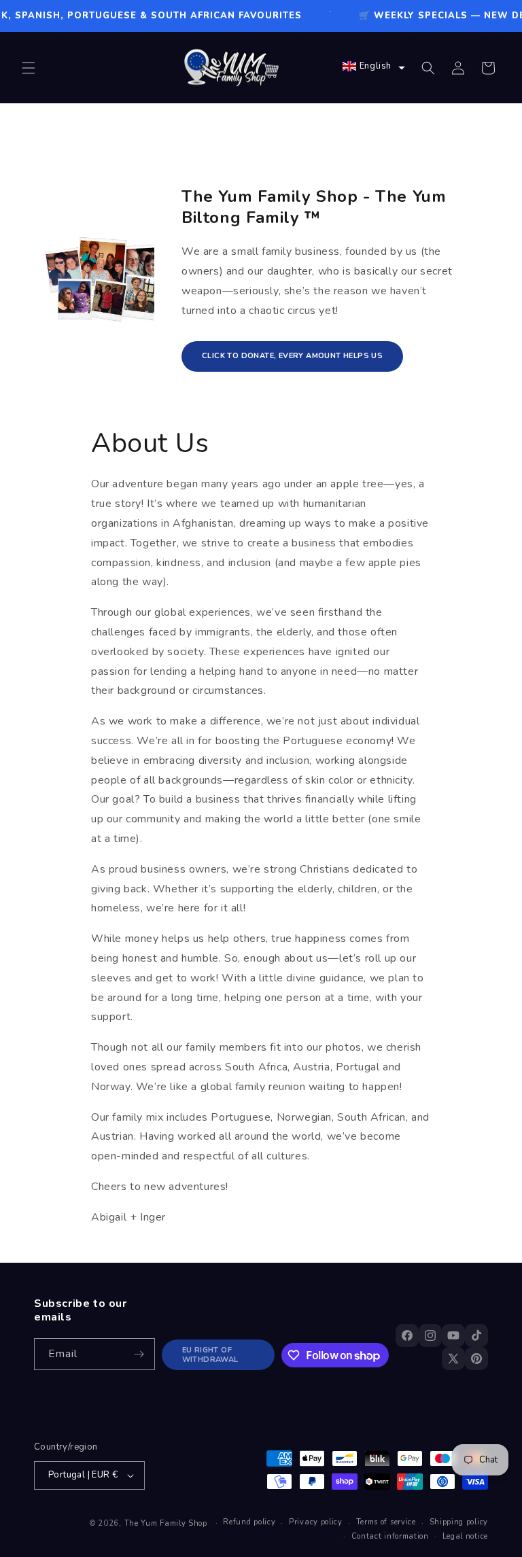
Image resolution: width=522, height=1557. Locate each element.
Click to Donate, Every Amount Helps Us (292, 356)
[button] (29, 68)
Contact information (390, 1536)
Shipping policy (459, 1522)
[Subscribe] (139, 1354)
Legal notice (465, 1536)
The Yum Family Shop (165, 1523)
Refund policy (249, 1522)
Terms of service (386, 1522)
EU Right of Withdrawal (210, 1354)
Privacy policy (316, 1522)
